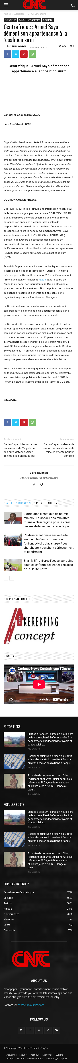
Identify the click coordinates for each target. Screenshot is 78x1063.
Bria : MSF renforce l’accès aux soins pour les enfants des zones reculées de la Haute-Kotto (48, 565)
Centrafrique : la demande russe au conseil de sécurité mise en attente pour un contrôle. (57, 450)
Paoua (42, 279)
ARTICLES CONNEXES (18, 503)
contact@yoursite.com (31, 1005)
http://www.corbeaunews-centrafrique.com (39, 478)
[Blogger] (21, 1030)
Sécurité (48, 20)
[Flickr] (38, 1030)
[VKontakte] (56, 1030)
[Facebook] (7, 54)
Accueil (7, 13)
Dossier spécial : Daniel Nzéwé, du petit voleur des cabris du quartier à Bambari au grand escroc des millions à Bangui (50, 759)
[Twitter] (15, 54)
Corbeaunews (18, 45)
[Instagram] (48, 1030)
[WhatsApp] (32, 54)
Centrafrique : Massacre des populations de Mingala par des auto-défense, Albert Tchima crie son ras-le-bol (20, 450)
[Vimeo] (43, 485)
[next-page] (11, 578)
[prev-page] (6, 578)
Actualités (19, 13)
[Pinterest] (24, 54)
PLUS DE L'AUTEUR (46, 503)
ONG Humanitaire (37, 13)
